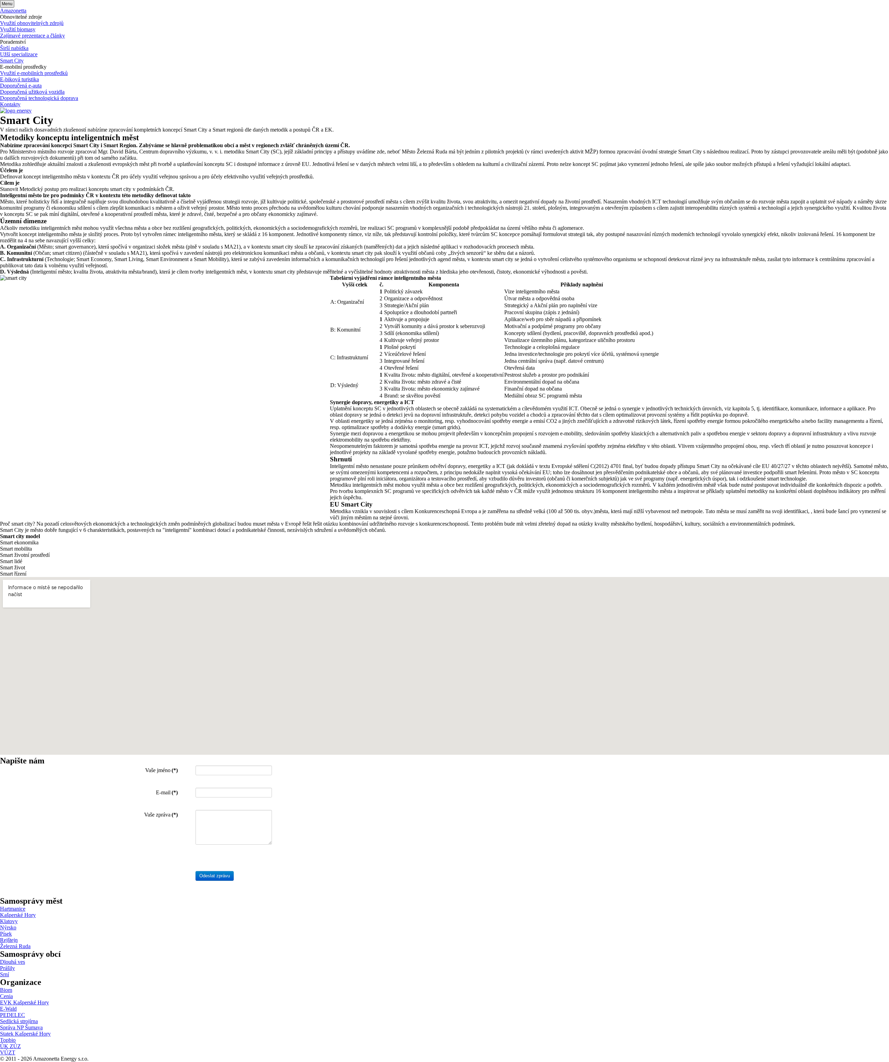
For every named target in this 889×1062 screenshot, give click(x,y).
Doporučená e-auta (21, 86)
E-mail (167, 792)
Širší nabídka (14, 48)
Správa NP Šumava (21, 1027)
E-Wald (8, 1009)
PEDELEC (12, 1015)
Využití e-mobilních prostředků (34, 73)
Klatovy (9, 921)
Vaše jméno (161, 770)
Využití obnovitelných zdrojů (32, 23)
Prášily (7, 968)
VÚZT (7, 1052)
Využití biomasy (17, 29)
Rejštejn (9, 940)
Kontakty (10, 104)
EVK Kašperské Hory (24, 1002)
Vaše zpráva (161, 815)
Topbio (8, 1040)
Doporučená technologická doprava (39, 98)
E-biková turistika (19, 79)
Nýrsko (8, 927)
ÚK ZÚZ (10, 1046)
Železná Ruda (15, 946)
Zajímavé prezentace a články (32, 36)
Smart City (12, 61)
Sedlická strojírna (19, 1021)
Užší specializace (19, 54)
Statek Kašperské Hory (25, 1034)
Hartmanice (12, 909)
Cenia (6, 996)
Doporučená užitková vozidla (32, 92)
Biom (6, 990)
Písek (6, 934)
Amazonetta (13, 11)
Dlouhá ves (12, 962)
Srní (4, 974)
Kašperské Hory (18, 915)
